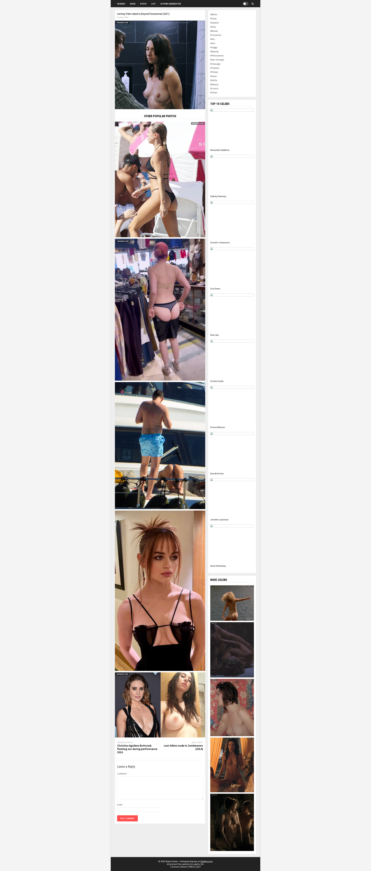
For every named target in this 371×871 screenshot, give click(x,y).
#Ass (212, 39)
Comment (123, 773)
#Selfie (213, 80)
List (153, 3)
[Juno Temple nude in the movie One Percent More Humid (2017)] (232, 602)
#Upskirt (214, 22)
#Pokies (214, 71)
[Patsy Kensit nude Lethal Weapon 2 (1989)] (232, 649)
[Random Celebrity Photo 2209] (160, 445)
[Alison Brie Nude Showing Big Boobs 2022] (160, 704)
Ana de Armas (217, 473)
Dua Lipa (214, 334)
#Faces (213, 76)
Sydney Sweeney (218, 196)
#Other (213, 92)
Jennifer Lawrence (219, 519)
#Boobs (214, 30)
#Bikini (213, 14)
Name (119, 804)
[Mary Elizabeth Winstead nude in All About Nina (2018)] (232, 707)
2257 (198, 866)
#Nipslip (214, 51)
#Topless (214, 67)
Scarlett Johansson (220, 242)
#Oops (213, 18)
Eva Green (215, 288)
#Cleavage (215, 63)
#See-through (217, 59)
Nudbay (121, 3)
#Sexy (213, 26)
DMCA (191, 866)
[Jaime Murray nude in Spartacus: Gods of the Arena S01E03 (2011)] (232, 764)
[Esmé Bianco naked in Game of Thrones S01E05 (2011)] (232, 822)
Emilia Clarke (216, 381)
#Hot (212, 43)
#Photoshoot (217, 55)
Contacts (174, 866)
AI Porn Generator (170, 3)
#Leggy (213, 47)
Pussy (143, 3)
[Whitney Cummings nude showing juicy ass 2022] (160, 309)
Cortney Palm (123, 17)
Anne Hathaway (218, 565)
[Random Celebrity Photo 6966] (160, 590)
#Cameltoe (215, 34)
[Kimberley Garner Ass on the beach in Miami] (160, 179)
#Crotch (214, 88)
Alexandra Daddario (219, 149)
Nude (133, 3)
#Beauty (214, 84)
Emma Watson (217, 427)
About (184, 866)
